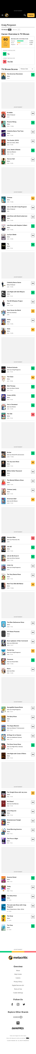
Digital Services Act (18, 985)
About (18, 970)
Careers (18, 978)
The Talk (10, 62)
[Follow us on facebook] (12, 1005)
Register (31, 15)
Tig (8, 54)
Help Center (18, 974)
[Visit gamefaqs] (18, 1029)
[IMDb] (27, 1038)
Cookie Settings (18, 993)
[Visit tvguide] (18, 1024)
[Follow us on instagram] (18, 1005)
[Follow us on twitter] (23, 1005)
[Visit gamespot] (18, 1018)
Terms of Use (18, 989)
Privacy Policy (18, 982)
